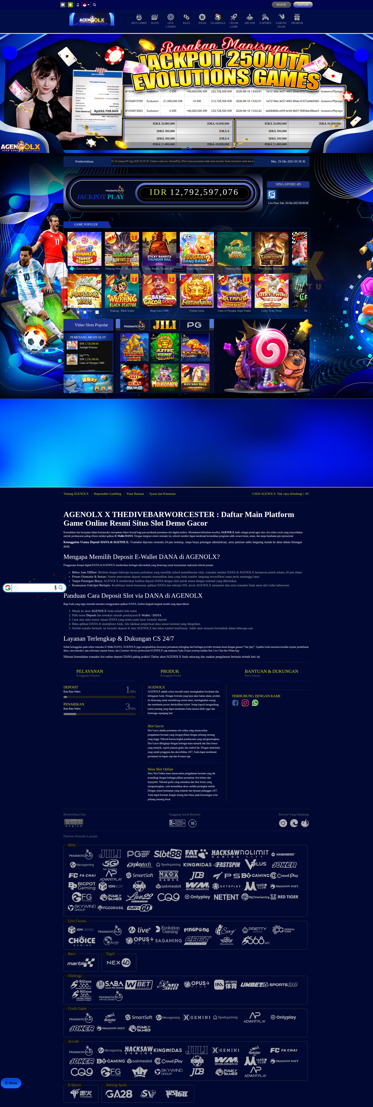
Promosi (297, 23)
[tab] (135, 325)
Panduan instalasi (355, 455)
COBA (137, 342)
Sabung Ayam (281, 25)
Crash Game (233, 25)
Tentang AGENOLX (76, 493)
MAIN (87, 249)
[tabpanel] (186, 93)
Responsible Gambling (107, 493)
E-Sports (265, 23)
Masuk (281, 4)
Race (186, 23)
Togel (202, 23)
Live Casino (171, 25)
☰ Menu (11, 1083)
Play (115, 197)
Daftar (303, 4)
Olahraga (218, 23)
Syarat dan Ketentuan (162, 493)
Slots (155, 23)
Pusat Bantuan (135, 493)
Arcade (249, 23)
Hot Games (139, 23)
